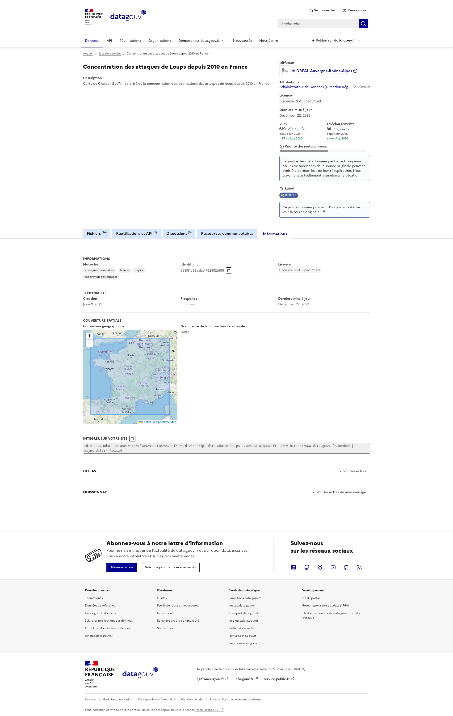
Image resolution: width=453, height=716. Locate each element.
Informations (275, 234)
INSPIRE (290, 195)
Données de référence (100, 605)
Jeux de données (110, 53)
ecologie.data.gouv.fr (243, 621)
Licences (90, 699)
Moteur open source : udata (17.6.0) (325, 605)
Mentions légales (192, 699)
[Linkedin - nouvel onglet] (293, 567)
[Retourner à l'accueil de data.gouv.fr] (128, 16)
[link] (322, 10)
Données (92, 40)
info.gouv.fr (244, 679)
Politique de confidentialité (156, 699)
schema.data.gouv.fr (99, 636)
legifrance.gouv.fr (210, 679)
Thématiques (94, 598)
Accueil (88, 53)
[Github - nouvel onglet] (346, 567)
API (109, 40)
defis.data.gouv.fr (241, 628)
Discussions (179, 233)
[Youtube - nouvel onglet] (333, 567)
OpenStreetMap (166, 422)
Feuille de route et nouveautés (177, 605)
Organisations (159, 40)
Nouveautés (242, 40)
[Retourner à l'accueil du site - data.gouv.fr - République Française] (140, 674)
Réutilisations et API (136, 233)
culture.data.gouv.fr (242, 636)
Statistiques (165, 628)
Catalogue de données (100, 613)
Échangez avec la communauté (178, 621)
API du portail (311, 598)
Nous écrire (268, 40)
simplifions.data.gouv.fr (245, 598)
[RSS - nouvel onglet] (359, 567)
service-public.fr (277, 679)
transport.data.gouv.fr (244, 613)
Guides (162, 598)
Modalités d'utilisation (117, 699)
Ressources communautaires (227, 233)
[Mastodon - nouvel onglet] (306, 567)
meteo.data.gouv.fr (242, 605)
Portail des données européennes (107, 628)
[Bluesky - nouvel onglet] (320, 567)
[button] (89, 336)
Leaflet (146, 422)
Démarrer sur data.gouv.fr (199, 40)
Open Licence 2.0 (207, 710)
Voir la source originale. (301, 212)
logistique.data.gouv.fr (244, 643)
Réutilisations (130, 40)
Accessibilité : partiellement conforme (235, 699)
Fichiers (97, 233)
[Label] (281, 189)
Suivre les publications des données (109, 621)
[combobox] (322, 23)
